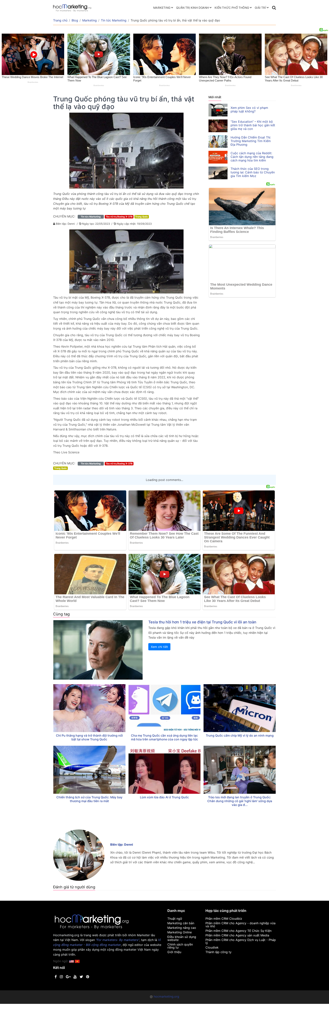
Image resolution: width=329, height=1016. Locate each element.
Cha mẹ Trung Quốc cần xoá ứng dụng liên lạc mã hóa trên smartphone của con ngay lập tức (164, 737)
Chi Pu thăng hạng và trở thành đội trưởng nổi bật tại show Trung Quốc (89, 737)
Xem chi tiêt (159, 647)
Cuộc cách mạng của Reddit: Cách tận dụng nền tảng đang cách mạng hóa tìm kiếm (252, 156)
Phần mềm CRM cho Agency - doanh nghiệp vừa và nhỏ (240, 924)
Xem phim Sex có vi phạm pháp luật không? (249, 109)
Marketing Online (179, 932)
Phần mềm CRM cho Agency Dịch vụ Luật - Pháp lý (240, 941)
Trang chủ (60, 20)
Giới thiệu (174, 952)
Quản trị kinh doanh (192, 7)
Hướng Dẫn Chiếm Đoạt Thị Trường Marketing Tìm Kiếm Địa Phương (251, 140)
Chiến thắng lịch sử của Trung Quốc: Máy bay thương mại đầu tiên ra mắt (89, 799)
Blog (75, 20)
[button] (77, 961)
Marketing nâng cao (181, 928)
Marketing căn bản (180, 923)
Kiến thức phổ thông (232, 7)
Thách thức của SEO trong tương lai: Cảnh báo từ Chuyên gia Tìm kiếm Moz (253, 172)
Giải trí (260, 7)
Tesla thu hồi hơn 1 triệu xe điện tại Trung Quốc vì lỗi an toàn (202, 622)
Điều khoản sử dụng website (181, 938)
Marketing (161, 7)
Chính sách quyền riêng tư (180, 945)
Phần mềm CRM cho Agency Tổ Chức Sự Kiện (238, 931)
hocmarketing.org (166, 996)
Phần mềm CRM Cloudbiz (223, 918)
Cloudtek (212, 947)
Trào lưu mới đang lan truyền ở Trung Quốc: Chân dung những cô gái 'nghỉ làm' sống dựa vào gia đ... (239, 801)
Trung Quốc (141, 216)
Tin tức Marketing (113, 20)
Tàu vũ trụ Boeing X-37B (119, 216)
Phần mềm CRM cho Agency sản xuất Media (237, 935)
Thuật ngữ (174, 918)
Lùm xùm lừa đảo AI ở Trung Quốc (164, 797)
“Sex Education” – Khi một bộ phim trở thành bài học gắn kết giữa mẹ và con (253, 125)
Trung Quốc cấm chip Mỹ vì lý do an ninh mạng (240, 735)
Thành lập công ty (218, 952)
